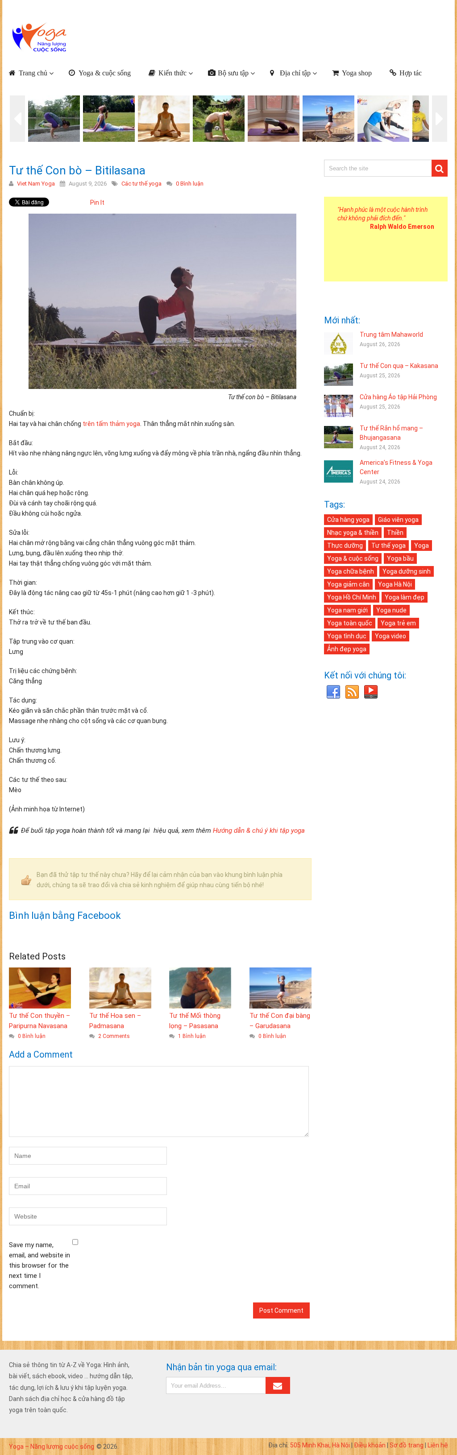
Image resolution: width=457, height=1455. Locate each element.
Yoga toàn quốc (349, 623)
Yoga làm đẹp (404, 597)
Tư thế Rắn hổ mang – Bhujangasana (391, 433)
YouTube (371, 692)
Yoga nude (391, 610)
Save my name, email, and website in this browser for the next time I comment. (39, 1265)
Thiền (395, 532)
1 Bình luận (192, 1036)
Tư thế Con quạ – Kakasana (399, 365)
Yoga (421, 545)
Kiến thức (172, 73)
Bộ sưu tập (233, 73)
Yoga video (390, 636)
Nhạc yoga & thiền (352, 532)
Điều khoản (370, 1445)
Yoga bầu (400, 558)
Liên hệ (438, 1445)
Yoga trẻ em (398, 623)
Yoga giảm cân (348, 584)
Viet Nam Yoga (36, 183)
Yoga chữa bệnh (350, 571)
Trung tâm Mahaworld (391, 334)
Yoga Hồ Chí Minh (351, 597)
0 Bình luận (190, 183)
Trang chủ (33, 73)
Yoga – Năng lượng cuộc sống (51, 1446)
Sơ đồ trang (407, 1445)
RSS (352, 692)
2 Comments (114, 1036)
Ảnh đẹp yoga (346, 649)
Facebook (333, 692)
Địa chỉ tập (295, 73)
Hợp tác (410, 73)
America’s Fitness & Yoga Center (396, 467)
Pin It (97, 202)
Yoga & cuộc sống (105, 73)
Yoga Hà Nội (395, 584)
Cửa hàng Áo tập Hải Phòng (398, 397)
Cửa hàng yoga (348, 519)
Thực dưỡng (345, 545)
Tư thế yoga (388, 545)
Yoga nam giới (347, 610)
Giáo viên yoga (398, 519)
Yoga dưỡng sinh (406, 571)
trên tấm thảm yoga (111, 423)
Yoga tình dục (346, 636)
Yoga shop (357, 73)
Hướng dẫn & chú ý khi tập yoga (259, 831)
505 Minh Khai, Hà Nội (320, 1445)
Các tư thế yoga (141, 183)
